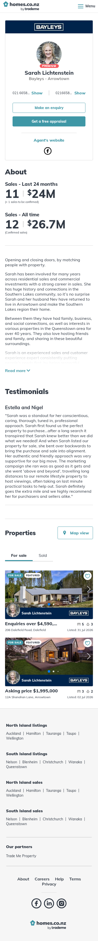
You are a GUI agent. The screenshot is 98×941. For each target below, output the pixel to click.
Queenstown (16, 767)
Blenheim (29, 762)
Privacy (49, 883)
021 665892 (21, 93)
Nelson (11, 762)
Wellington (14, 738)
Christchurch (53, 762)
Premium (49, 66)
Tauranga (53, 733)
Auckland (13, 733)
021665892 (64, 93)
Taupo (71, 733)
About (23, 878)
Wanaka (75, 762)
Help (59, 878)
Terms (75, 878)
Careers (42, 878)
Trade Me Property (21, 856)
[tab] (19, 555)
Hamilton (33, 733)
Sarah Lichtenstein (13, 610)
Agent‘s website (49, 140)
